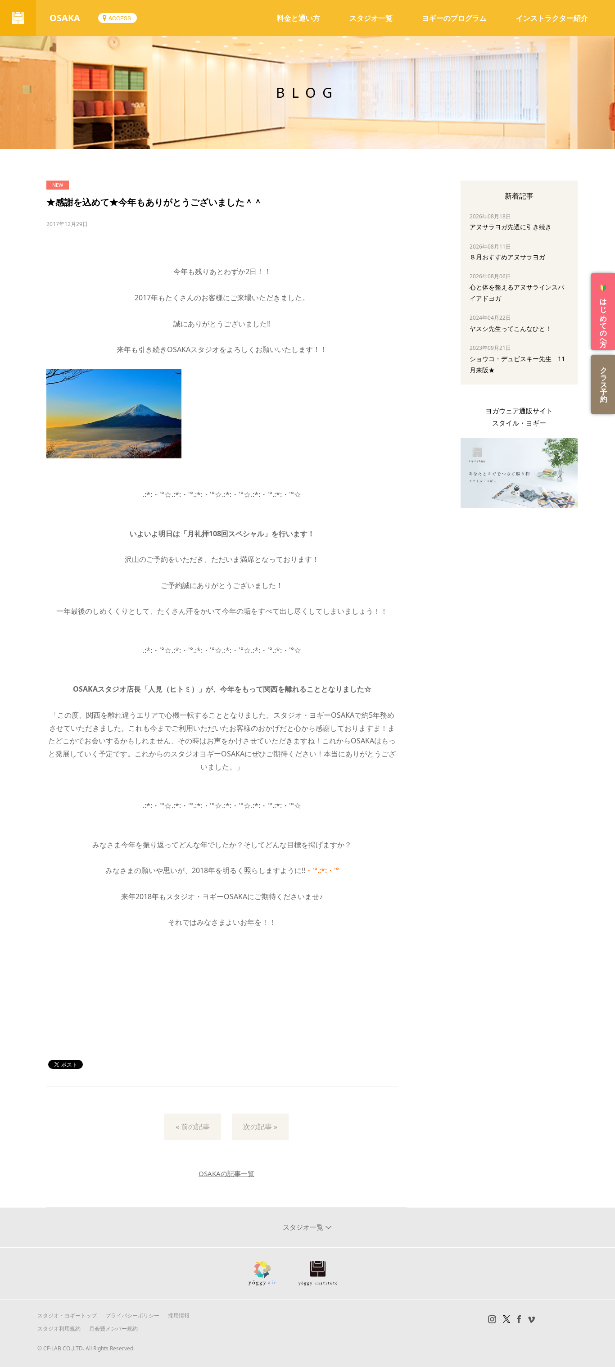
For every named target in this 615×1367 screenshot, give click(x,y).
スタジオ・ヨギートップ (67, 1315)
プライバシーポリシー (132, 1315)
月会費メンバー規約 (113, 1328)
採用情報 (179, 1315)
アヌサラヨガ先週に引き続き (511, 226)
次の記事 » (260, 1127)
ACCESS (120, 18)
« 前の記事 (193, 1127)
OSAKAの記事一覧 (226, 1173)
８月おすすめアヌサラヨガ (507, 257)
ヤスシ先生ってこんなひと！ (511, 328)
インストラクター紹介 (552, 18)
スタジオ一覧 (371, 18)
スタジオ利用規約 (59, 1328)
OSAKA (65, 18)
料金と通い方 (298, 18)
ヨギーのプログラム (454, 18)
